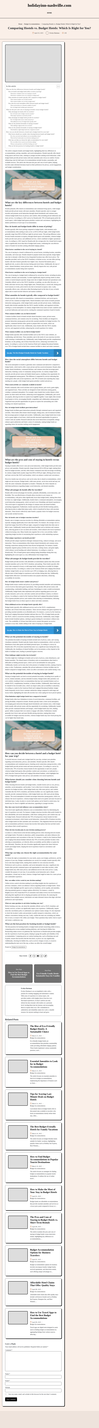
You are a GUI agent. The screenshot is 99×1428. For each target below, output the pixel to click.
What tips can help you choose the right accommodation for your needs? (28, 140)
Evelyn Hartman (54, 33)
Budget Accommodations (18, 947)
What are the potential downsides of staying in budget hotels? (25, 127)
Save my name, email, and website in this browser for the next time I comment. (33, 1394)
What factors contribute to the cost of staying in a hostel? (23, 93)
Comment (8, 1350)
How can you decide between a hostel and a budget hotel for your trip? (27, 132)
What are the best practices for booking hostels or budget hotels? (26, 146)
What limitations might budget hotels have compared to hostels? (24, 129)
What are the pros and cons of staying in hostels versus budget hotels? (27, 109)
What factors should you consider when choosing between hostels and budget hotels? (31, 134)
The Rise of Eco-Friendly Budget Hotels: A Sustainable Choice (42, 1029)
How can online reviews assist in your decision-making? (23, 142)
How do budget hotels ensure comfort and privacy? (22, 119)
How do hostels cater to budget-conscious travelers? (22, 113)
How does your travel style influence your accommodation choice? (25, 136)
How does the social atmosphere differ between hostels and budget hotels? (28, 103)
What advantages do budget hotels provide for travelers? (23, 117)
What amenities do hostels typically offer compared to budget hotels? (27, 97)
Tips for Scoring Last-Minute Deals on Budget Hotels (42, 1097)
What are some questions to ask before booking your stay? (23, 144)
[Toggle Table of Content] (57, 86)
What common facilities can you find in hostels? (21, 99)
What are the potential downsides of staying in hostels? (23, 123)
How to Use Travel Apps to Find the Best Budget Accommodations (43, 1315)
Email (7, 1381)
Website (7, 1387)
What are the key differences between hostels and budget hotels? (25, 89)
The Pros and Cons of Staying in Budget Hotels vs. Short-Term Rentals (44, 1220)
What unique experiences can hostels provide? (20, 115)
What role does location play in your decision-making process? (24, 138)
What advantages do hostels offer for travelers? (21, 112)
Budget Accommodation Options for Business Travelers (42, 1253)
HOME (49, 13)
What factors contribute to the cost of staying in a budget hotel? (24, 95)
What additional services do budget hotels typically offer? (23, 121)
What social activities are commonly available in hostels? (23, 105)
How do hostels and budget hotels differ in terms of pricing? (24, 91)
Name (7, 1374)
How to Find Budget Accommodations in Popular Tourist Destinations (44, 1159)
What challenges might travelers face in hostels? (21, 125)
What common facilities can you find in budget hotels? (22, 101)
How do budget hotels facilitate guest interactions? (21, 107)
